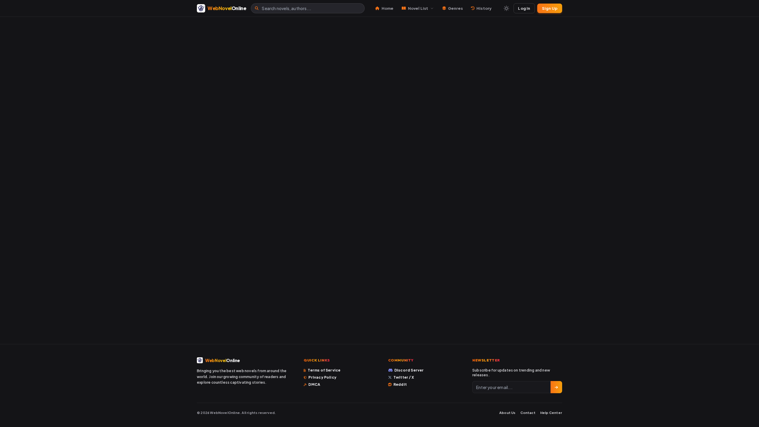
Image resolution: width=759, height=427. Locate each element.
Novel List (418, 8)
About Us (507, 413)
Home (388, 8)
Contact (527, 413)
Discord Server (409, 370)
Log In (524, 8)
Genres (455, 8)
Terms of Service (324, 370)
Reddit (400, 384)
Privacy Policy (322, 377)
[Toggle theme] (506, 8)
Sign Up (549, 8)
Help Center (551, 413)
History (484, 8)
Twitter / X (403, 377)
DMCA (314, 384)
